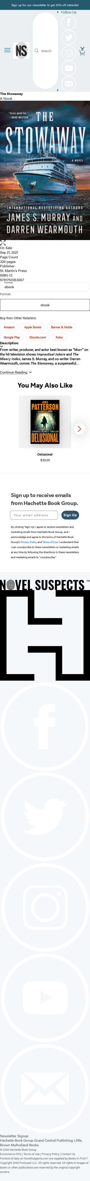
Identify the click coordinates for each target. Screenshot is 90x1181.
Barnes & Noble (61, 327)
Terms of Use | (33, 1154)
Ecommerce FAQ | (12, 1154)
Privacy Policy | (51, 1154)
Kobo (59, 337)
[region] (45, 429)
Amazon (9, 327)
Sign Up (70, 515)
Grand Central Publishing (53, 1140)
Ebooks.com (37, 337)
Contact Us (68, 1154)
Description (9, 343)
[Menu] (7, 50)
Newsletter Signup (14, 1135)
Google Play (12, 337)
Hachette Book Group (16, 1140)
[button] (45, 243)
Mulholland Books (25, 1144)
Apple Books (32, 327)
